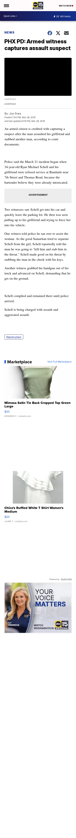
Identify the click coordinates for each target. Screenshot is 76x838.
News (9, 32)
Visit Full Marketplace (59, 362)
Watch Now (65, 6)
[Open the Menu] (6, 5)
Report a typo (13, 337)
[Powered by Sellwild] (66, 579)
